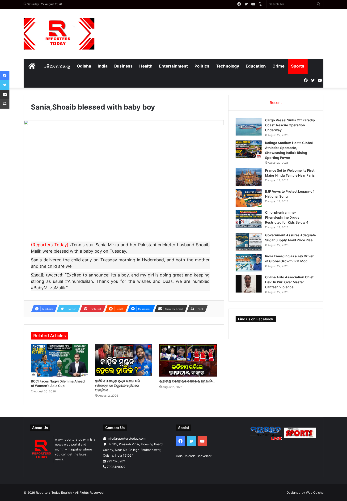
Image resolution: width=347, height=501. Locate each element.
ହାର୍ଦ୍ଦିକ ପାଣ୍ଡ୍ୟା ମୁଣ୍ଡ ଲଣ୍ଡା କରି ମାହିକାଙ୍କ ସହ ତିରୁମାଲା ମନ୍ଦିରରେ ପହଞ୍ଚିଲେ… (117, 385)
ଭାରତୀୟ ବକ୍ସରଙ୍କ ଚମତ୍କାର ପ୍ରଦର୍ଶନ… (187, 381)
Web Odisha (314, 492)
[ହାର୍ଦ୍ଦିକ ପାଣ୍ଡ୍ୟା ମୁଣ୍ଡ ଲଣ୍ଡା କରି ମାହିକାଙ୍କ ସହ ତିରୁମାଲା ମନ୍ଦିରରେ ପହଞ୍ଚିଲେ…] (123, 360)
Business (123, 66)
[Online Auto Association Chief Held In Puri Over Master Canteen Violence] (249, 284)
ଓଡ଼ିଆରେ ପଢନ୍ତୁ (57, 66)
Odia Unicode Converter (194, 456)
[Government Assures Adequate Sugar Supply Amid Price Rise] (249, 241)
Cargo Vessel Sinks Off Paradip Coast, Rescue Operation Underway (290, 125)
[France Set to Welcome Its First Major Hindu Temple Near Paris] (249, 177)
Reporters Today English (54, 492)
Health (145, 66)
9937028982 (115, 461)
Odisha (84, 66)
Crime (278, 66)
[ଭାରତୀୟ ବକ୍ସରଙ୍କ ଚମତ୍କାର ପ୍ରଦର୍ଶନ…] (187, 360)
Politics (202, 66)
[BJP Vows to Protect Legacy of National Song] (249, 198)
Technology (227, 66)
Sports (297, 66)
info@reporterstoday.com (126, 438)
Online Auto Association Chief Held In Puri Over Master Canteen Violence (289, 282)
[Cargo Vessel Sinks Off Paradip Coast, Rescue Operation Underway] (249, 127)
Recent (276, 102)
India (103, 66)
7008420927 (116, 467)
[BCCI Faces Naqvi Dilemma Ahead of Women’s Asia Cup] (59, 360)
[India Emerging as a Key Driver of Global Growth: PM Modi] (249, 263)
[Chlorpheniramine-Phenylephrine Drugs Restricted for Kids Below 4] (249, 219)
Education (256, 66)
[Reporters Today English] (59, 34)
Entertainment (173, 66)
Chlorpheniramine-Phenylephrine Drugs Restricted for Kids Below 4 (286, 217)
